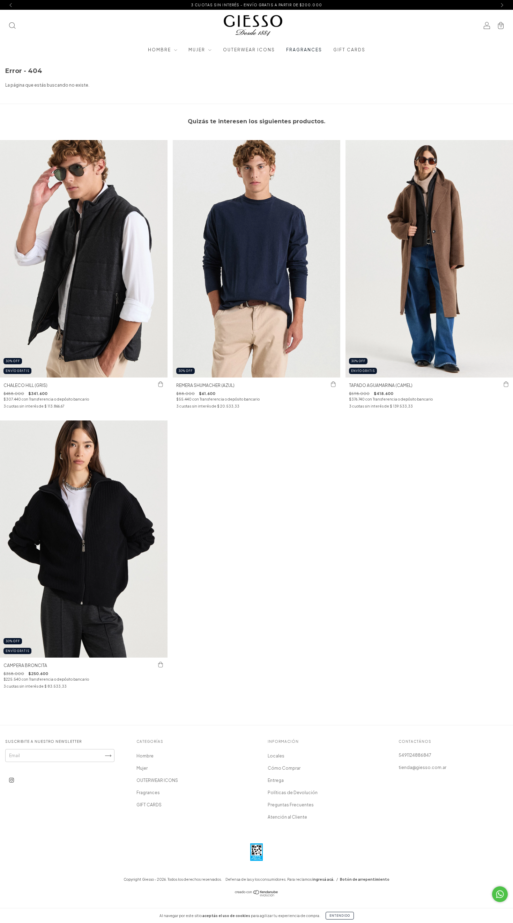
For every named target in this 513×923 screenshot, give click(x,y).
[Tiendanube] (256, 895)
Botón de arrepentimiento (364, 879)
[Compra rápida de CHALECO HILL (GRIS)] (161, 384)
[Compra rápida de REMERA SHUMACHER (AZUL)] (333, 384)
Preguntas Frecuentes (291, 804)
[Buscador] (12, 26)
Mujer (197, 49)
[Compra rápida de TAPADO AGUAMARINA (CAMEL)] (506, 384)
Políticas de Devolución (293, 792)
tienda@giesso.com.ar (422, 767)
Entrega (276, 780)
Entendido (339, 915)
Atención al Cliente (287, 817)
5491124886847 (415, 755)
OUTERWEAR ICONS (249, 49)
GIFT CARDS (349, 49)
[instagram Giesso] (11, 780)
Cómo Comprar (284, 768)
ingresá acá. (323, 879)
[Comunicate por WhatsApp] (500, 894)
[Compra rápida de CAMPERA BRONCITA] (161, 665)
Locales (276, 756)
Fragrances (304, 49)
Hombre (160, 49)
